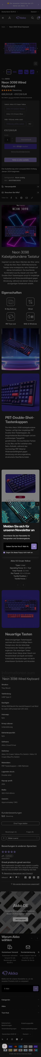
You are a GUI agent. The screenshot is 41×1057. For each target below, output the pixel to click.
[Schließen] (37, 504)
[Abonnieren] (34, 546)
